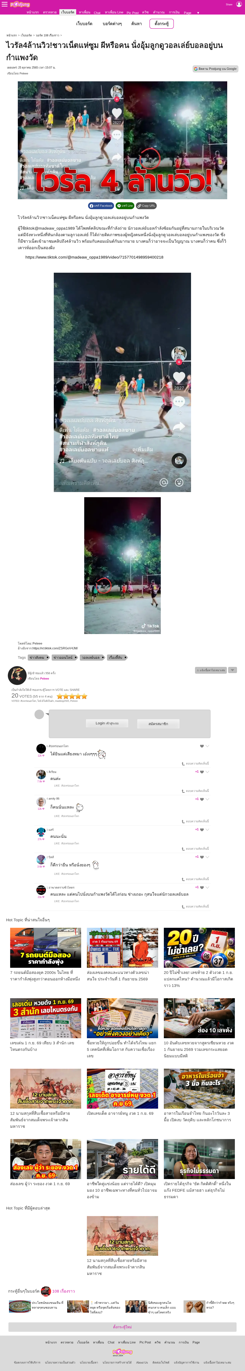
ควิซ (145, 12)
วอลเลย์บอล (91, 657)
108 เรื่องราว (63, 1291)
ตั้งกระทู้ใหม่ (122, 1327)
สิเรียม (52, 772)
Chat (97, 13)
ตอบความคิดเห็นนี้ (197, 763)
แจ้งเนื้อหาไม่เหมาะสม (217, 1362)
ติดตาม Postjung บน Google (218, 68)
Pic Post (133, 13)
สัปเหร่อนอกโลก (59, 746)
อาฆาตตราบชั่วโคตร (61, 887)
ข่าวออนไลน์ (63, 657)
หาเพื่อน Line (114, 12)
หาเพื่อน (84, 12)
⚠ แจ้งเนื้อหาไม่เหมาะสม (211, 670)
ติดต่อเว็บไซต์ (161, 1362)
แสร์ (51, 829)
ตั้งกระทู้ (162, 23)
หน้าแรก (33, 12)
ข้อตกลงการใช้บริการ (27, 1362)
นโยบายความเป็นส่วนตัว (60, 1362)
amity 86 (54, 798)
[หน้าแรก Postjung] (20, 4)
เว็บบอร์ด (67, 12)
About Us (142, 1362)
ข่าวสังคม (37, 657)
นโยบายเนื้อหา (89, 1362)
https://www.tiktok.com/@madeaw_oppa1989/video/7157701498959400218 (94, 257)
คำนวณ (159, 12)
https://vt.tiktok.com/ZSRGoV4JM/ (55, 648)
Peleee (24, 73)
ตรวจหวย (50, 12)
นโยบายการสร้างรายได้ (117, 1362)
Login (107, 723)
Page (187, 13)
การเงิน (174, 12)
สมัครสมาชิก (158, 724)
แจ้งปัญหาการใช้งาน (186, 1362)
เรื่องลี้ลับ (115, 657)
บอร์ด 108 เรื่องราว (47, 35)
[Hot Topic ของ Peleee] (17, 684)
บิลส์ (51, 857)
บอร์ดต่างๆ (112, 23)
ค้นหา (136, 23)
